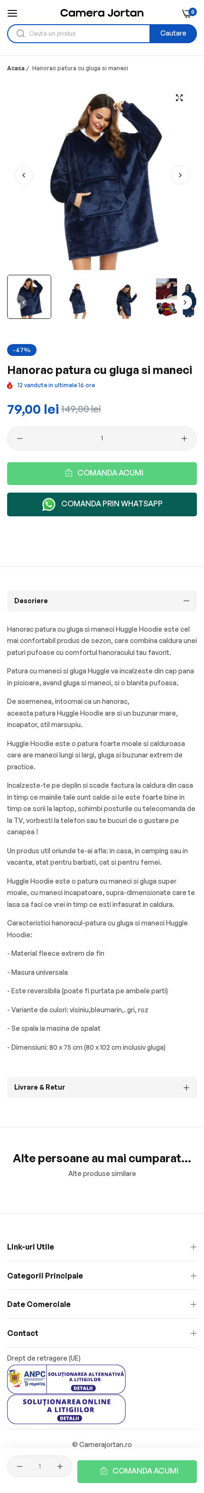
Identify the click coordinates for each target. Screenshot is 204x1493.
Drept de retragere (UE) (44, 1358)
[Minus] (19, 438)
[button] (180, 175)
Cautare (173, 33)
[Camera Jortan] (102, 13)
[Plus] (184, 438)
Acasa (16, 68)
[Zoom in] (179, 98)
